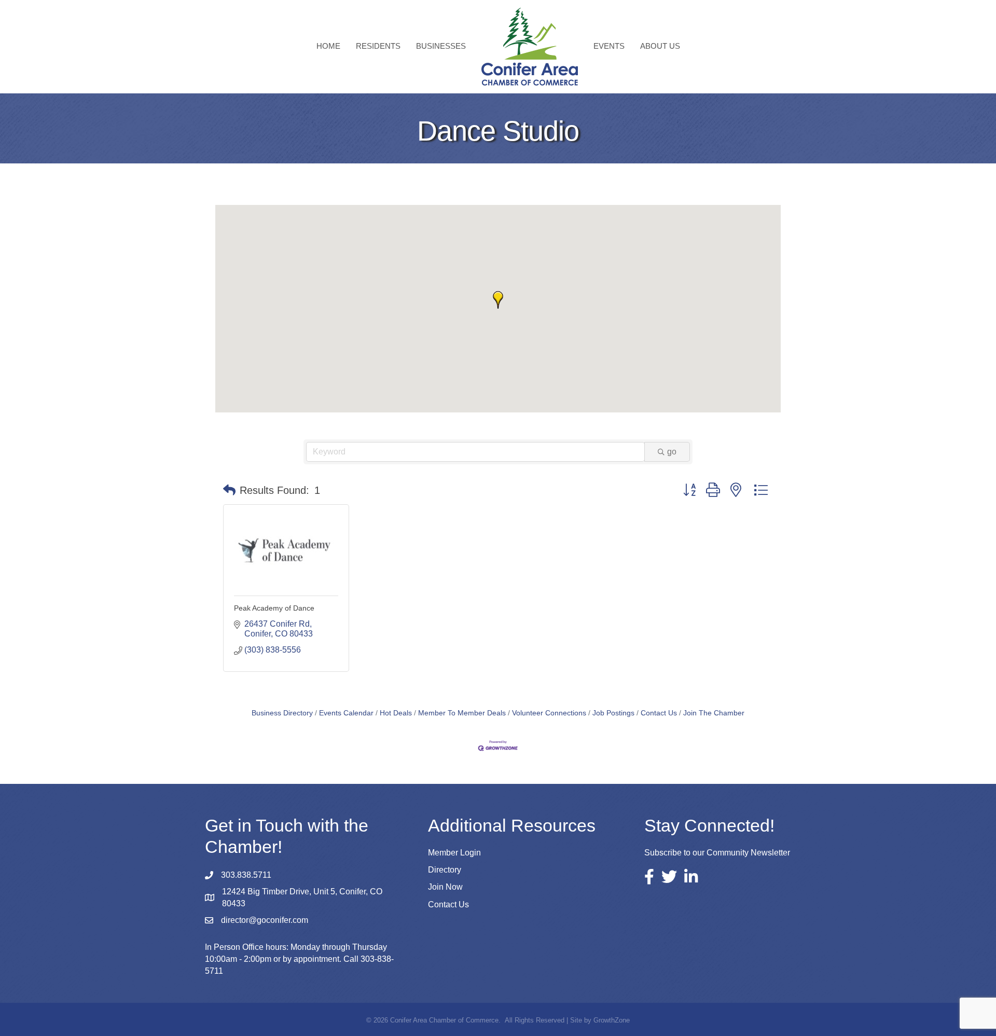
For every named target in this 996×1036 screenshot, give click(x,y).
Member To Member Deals (462, 713)
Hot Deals (396, 713)
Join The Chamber (713, 713)
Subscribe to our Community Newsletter (717, 852)
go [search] (671, 451)
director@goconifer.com (264, 920)
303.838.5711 (246, 875)
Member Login (454, 852)
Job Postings (613, 713)
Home (328, 46)
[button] (498, 300)
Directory (444, 869)
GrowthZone (611, 1020)
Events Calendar (346, 713)
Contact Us (659, 713)
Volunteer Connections (549, 713)
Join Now (445, 886)
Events (609, 46)
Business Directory (282, 713)
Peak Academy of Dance (274, 608)
